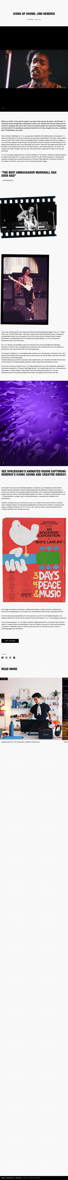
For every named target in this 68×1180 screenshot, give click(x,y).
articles (18, 1178)
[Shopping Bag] (60, 8)
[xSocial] (10, 658)
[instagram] (6, 658)
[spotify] (14, 658)
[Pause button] (3, 108)
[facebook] (2, 658)
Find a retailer (52, 3)
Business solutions (33, 3)
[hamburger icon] (63, 8)
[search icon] (55, 8)
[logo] (7, 7)
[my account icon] (57, 8)
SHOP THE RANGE (10, 641)
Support (50, 8)
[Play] (3, 463)
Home (3, 1178)
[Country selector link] (63, 3)
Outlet (59, 3)
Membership (43, 3)
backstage (10, 1178)
